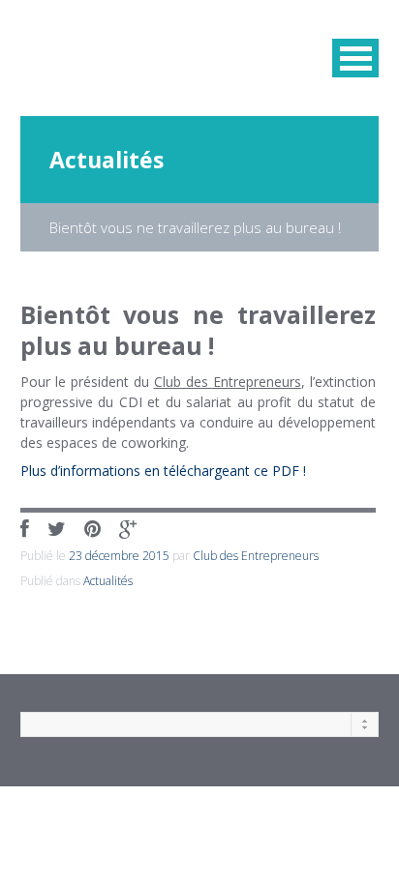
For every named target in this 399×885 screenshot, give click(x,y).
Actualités (106, 159)
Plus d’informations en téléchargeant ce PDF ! (163, 470)
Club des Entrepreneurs (256, 555)
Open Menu (355, 58)
